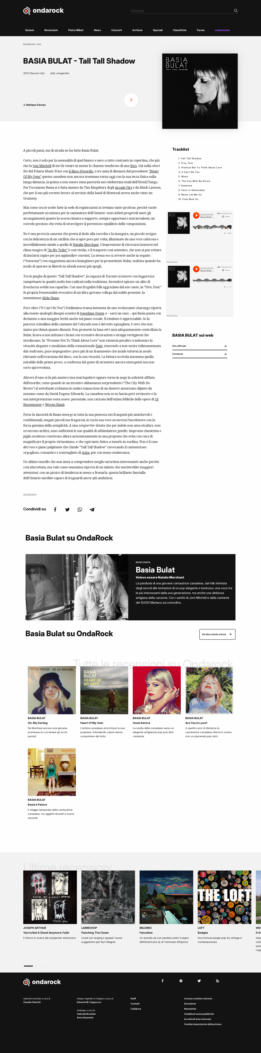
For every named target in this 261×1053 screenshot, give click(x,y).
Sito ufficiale (179, 346)
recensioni (29, 44)
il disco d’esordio (81, 171)
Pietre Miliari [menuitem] (76, 30)
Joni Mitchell (42, 166)
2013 (39, 44)
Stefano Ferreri (36, 104)
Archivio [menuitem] (137, 30)
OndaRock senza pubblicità (199, 1014)
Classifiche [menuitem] (179, 30)
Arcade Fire (123, 187)
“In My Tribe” (57, 250)
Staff (133, 998)
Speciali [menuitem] (158, 30)
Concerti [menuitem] (116, 30)
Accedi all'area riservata (197, 1019)
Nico (133, 166)
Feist (99, 346)
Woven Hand (54, 404)
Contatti (135, 1003)
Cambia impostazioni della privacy (202, 1024)
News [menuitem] (97, 30)
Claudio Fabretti (32, 1002)
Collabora (135, 1008)
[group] (50, 906)
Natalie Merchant (86, 244)
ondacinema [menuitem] (222, 30)
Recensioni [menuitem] (51, 30)
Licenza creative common (198, 998)
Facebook (177, 354)
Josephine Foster (92, 313)
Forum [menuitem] (201, 30)
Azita (85, 452)
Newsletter (190, 1008)
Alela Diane (50, 298)
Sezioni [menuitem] (29, 30)
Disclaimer (190, 1003)
